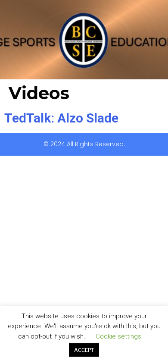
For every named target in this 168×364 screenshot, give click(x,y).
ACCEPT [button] (84, 350)
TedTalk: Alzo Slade (61, 118)
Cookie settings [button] (118, 336)
